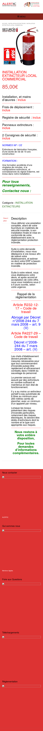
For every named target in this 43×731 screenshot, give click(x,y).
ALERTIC (5, 517)
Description (5, 219)
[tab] (6, 219)
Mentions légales (7, 571)
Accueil (4, 23)
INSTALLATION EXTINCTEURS (17, 23)
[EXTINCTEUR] (21, 4)
